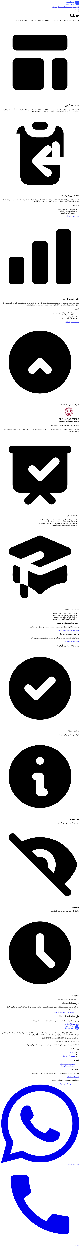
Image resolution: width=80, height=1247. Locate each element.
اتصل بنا (67, 641)
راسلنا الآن (70, 1077)
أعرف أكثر (68, 216)
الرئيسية (76, 7)
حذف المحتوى (75, 1012)
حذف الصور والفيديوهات (67, 1064)
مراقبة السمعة (66, 1012)
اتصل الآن (76, 1077)
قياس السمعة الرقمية (68, 1066)
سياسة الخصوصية (73, 1083)
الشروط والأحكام (62, 1083)
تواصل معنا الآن (74, 630)
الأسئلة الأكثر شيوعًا (58, 7)
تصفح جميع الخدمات (63, 630)
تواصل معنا (75, 8)
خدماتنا (67, 7)
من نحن (72, 7)
